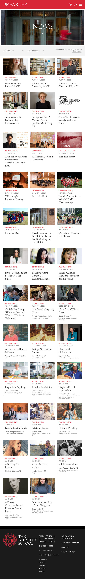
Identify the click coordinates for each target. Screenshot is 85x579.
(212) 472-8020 (47, 550)
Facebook (43, 562)
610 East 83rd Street (47, 536)
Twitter (42, 572)
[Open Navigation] (80, 4)
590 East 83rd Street (47, 539)
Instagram (43, 559)
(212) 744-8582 (47, 546)
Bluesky (42, 565)
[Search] (75, 4)
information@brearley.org (49, 555)
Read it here (76, 52)
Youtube (42, 568)
